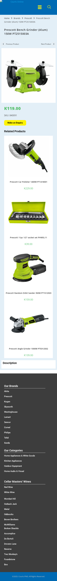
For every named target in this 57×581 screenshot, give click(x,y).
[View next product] (54, 44)
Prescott (28, 18)
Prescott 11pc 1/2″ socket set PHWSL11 (28, 237)
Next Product (46, 44)
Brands (17, 18)
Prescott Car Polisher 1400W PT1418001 (28, 182)
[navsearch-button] (49, 7)
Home (7, 18)
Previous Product (12, 44)
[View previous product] (3, 44)
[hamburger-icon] (40, 7)
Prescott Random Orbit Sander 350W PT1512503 (28, 293)
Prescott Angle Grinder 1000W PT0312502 (28, 348)
